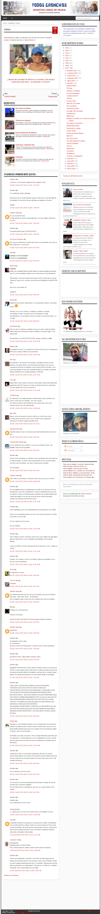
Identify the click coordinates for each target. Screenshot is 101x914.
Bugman (13, 346)
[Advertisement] (50, 896)
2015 (67, 48)
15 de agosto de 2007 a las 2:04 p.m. (26, 870)
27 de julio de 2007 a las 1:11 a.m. (25, 677)
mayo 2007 (71, 161)
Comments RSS (94, 911)
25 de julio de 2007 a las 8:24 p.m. (25, 261)
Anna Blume (14, 326)
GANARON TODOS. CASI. (82, 220)
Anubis (12, 300)
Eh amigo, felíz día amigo (75, 111)
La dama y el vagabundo (74, 156)
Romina (12, 266)
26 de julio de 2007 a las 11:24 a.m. (25, 528)
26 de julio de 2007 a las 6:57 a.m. (25, 423)
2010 (67, 60)
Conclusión (70, 151)
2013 (67, 53)
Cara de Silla (14, 580)
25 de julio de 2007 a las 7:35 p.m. (25, 208)
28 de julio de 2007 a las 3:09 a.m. (25, 763)
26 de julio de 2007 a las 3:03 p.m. (25, 602)
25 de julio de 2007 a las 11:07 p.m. (25, 375)
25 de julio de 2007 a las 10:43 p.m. (25, 354)
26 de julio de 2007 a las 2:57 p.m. (25, 586)
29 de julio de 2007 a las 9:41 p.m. (25, 792)
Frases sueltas (78, 189)
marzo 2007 (71, 166)
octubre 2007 (71, 75)
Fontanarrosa (71, 113)
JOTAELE (13, 395)
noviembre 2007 (72, 73)
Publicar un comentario (11, 875)
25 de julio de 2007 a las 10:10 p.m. (25, 341)
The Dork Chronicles (17, 239)
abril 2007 (70, 163)
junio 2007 (70, 158)
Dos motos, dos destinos (75, 123)
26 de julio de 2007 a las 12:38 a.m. (25, 408)
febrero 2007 (71, 168)
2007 (67, 68)
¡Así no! (69, 146)
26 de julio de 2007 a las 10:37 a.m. (25, 501)
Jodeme (7, 29)
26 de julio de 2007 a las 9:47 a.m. (25, 470)
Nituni (12, 413)
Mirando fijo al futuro (73, 125)
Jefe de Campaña (72, 143)
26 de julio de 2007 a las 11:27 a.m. (25, 551)
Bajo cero (70, 136)
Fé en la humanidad (73, 93)
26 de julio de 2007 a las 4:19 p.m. (25, 622)
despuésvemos (15, 429)
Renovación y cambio (73, 128)
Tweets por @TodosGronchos (72, 176)
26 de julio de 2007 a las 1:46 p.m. (25, 575)
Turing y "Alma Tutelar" (80, 251)
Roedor (12, 721)
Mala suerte (70, 148)
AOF (11, 359)
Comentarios (70, 450)
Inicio (5, 18)
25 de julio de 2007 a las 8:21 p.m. (25, 247)
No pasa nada (71, 101)
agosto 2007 (71, 81)
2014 (67, 50)
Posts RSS (84, 911)
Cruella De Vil (14, 840)
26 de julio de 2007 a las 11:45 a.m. (25, 564)
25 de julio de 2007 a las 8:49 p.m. (25, 295)
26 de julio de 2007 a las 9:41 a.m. (25, 450)
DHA (11, 252)
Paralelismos (71, 153)
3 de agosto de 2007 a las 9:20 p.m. (25, 850)
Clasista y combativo (73, 91)
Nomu (12, 569)
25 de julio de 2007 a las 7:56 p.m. (25, 223)
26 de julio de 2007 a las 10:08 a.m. (25, 481)
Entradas (69, 446)
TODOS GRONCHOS (20, 911)
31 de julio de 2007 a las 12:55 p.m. (25, 814)
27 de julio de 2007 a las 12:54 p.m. (25, 745)
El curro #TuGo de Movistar (82, 204)
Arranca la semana (73, 108)
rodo (11, 820)
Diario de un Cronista (73, 103)
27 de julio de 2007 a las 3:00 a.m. (25, 716)
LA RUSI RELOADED (17, 442)
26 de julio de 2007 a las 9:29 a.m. (25, 437)
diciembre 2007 (72, 70)
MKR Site (27, 912)
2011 (67, 58)
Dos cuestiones (72, 106)
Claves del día (71, 131)
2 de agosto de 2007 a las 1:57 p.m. (25, 835)
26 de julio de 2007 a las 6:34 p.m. (25, 633)
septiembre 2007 (72, 78)
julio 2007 (70, 83)
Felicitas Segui (14, 212)
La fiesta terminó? (72, 96)
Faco (12, 380)
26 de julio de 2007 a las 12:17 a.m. (25, 390)
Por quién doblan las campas (76, 141)
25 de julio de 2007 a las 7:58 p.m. (25, 234)
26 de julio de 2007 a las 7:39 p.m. (25, 648)
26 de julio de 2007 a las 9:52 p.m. (25, 659)
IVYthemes (19, 912)
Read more (49, 112)
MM (11, 607)
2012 (67, 55)
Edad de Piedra (71, 85)
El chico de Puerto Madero (75, 133)
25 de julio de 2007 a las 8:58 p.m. (25, 321)
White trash (70, 116)
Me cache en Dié (72, 138)
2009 (67, 63)
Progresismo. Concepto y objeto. (83, 235)
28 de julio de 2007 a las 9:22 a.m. (25, 774)
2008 (67, 65)
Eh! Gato (69, 88)
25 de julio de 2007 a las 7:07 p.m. (25, 185)
